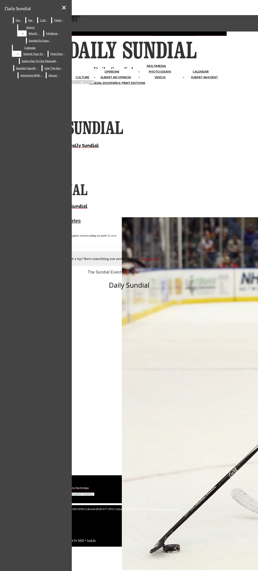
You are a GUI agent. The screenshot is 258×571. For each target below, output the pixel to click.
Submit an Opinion (115, 77)
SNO (81, 540)
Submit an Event (204, 77)
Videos (160, 77)
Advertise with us (32, 75)
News (32, 20)
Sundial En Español (105, 83)
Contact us (150, 258)
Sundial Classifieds (28, 68)
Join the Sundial (54, 68)
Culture (45, 20)
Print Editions (133, 83)
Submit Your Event (35, 53)
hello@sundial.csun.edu (164, 509)
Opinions (111, 71)
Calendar (201, 71)
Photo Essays (160, 71)
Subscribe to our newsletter (41, 61)
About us (55, 75)
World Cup (36, 33)
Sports (30, 27)
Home (20, 20)
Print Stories (58, 53)
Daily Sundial (18, 8)
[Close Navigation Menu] (64, 7)
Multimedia (156, 66)
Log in (91, 540)
